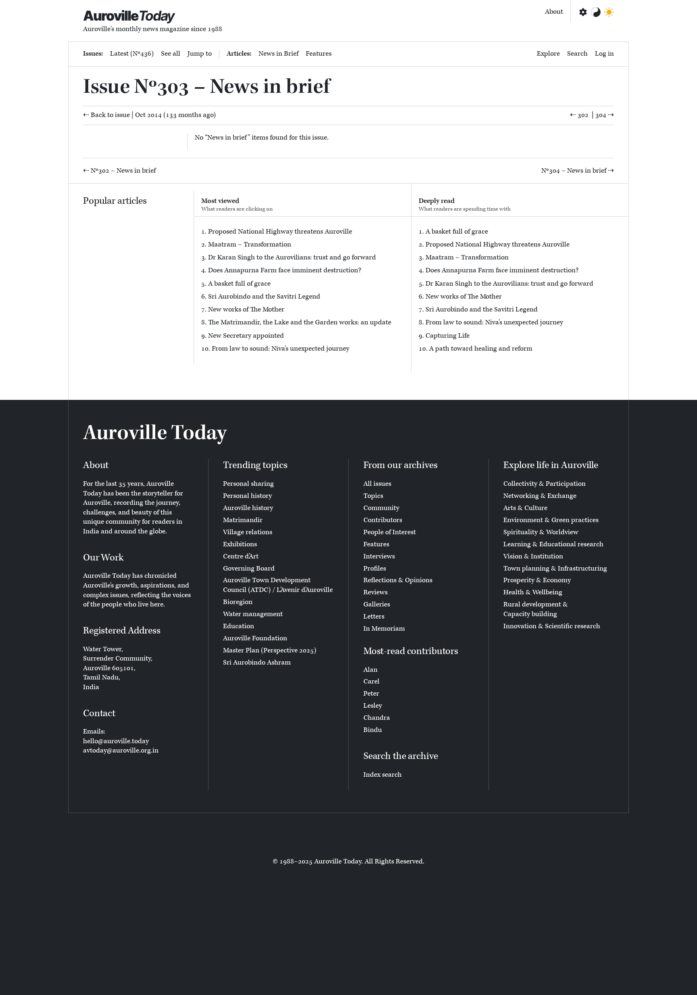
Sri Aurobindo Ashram (257, 662)
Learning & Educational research (553, 544)
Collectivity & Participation (544, 483)
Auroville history (248, 508)
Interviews (379, 556)
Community (381, 508)
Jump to (200, 53)
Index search (382, 774)
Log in (604, 53)
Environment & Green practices (551, 520)
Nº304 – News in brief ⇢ (577, 170)
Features (319, 53)
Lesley (372, 705)
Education (238, 626)
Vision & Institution (533, 556)
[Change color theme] (596, 12)
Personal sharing (248, 483)
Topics (373, 495)
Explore (548, 53)
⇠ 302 (579, 115)
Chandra (376, 717)
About (554, 11)
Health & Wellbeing (532, 592)
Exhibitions (240, 544)
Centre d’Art (241, 556)
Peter (371, 693)
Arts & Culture (525, 508)
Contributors (382, 520)
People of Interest (389, 532)
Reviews (375, 592)
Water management (253, 614)
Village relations (247, 532)
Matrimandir (243, 520)
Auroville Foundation (255, 638)
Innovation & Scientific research (551, 626)
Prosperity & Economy (537, 580)
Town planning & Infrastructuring (555, 568)
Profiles (374, 568)
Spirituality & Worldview (540, 532)
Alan (370, 669)
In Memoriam (384, 628)
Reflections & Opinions (397, 580)
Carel (371, 681)
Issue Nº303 (136, 86)
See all (170, 53)
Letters (373, 616)
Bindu (372, 729)
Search (577, 53)
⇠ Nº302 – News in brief (119, 170)
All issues (377, 483)
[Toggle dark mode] (609, 12)
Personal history (247, 495)
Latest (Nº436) (132, 53)
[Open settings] (582, 12)
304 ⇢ (604, 115)
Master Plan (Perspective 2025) (269, 650)
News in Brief (278, 53)
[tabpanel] (302, 290)
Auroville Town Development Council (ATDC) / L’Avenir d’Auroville (278, 585)
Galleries (376, 604)
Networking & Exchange (539, 495)
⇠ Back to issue (106, 115)
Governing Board (249, 568)
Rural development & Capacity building (535, 609)
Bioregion (238, 602)
